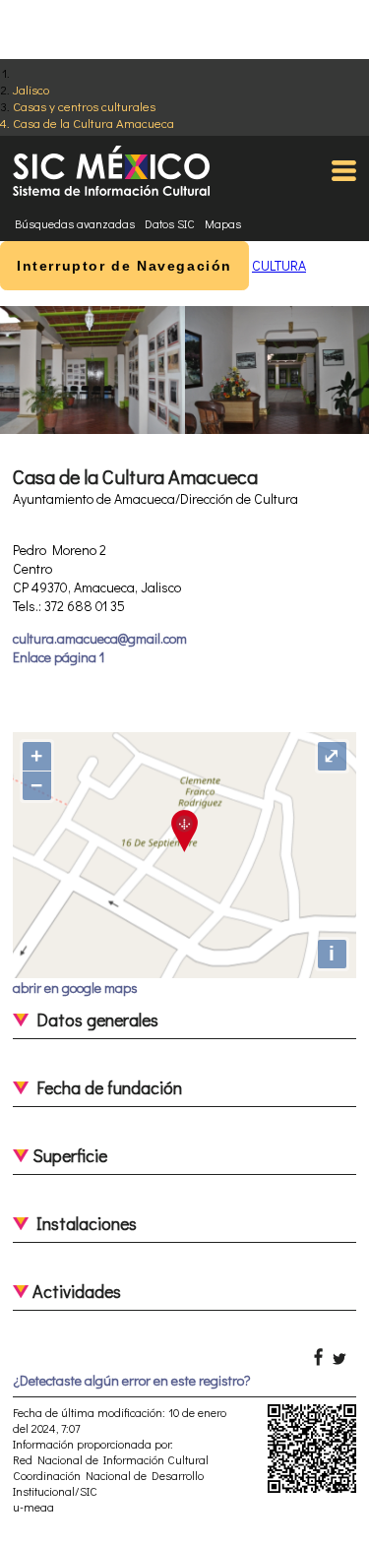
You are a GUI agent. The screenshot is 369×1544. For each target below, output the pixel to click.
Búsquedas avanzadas (75, 223)
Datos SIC (170, 223)
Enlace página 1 (58, 657)
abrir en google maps (75, 987)
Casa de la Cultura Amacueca (93, 122)
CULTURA (279, 265)
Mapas (223, 223)
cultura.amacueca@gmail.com (100, 638)
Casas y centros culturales (84, 105)
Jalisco (31, 89)
